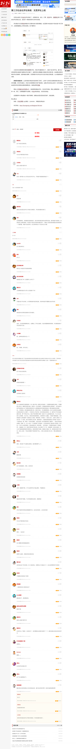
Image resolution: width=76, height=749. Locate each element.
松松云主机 (9, 35)
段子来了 (5, 17)
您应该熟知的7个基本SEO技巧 (69, 78)
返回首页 (5, 8)
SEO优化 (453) (68, 102)
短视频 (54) (68, 113)
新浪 (48, 17)
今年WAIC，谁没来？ (68, 76)
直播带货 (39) (68, 108)
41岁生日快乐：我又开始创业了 (70, 139)
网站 (23, 23)
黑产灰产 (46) (68, 106)
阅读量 (15, 13)
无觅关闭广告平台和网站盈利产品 (18, 728)
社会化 (24, 17)
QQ (13, 119)
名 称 (13, 114)
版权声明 (28, 744)
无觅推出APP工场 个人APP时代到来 (19, 733)
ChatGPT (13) (68, 100)
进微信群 (4, 35)
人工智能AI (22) (68, 104)
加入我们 (13, 744)
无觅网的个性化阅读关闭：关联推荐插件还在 (20, 731)
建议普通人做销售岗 (68, 137)
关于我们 (16, 744)
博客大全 (5, 25)
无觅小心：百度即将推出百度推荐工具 (19, 738)
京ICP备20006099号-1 (26, 746)
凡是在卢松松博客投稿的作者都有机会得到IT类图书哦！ (22, 740)
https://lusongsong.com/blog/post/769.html (31, 105)
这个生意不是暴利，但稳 (68, 135)
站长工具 (5, 23)
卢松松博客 (5, 3)
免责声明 (24, 744)
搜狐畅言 (55, 17)
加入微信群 (60, 110)
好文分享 (5, 14)
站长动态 (5, 11)
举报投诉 (20, 744)
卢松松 (24, 13)
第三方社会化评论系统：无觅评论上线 (28, 10)
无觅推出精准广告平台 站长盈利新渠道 (19, 736)
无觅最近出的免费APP (23, 89)
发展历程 (32, 744)
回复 (57, 191)
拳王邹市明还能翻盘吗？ (68, 84)
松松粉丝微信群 (69, 119)
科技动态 (5, 20)
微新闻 (20, 13)
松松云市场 (2, 35)
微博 (29, 70)
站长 (34, 91)
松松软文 (7, 35)
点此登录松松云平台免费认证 (19, 113)
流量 (38, 85)
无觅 (61, 725)
